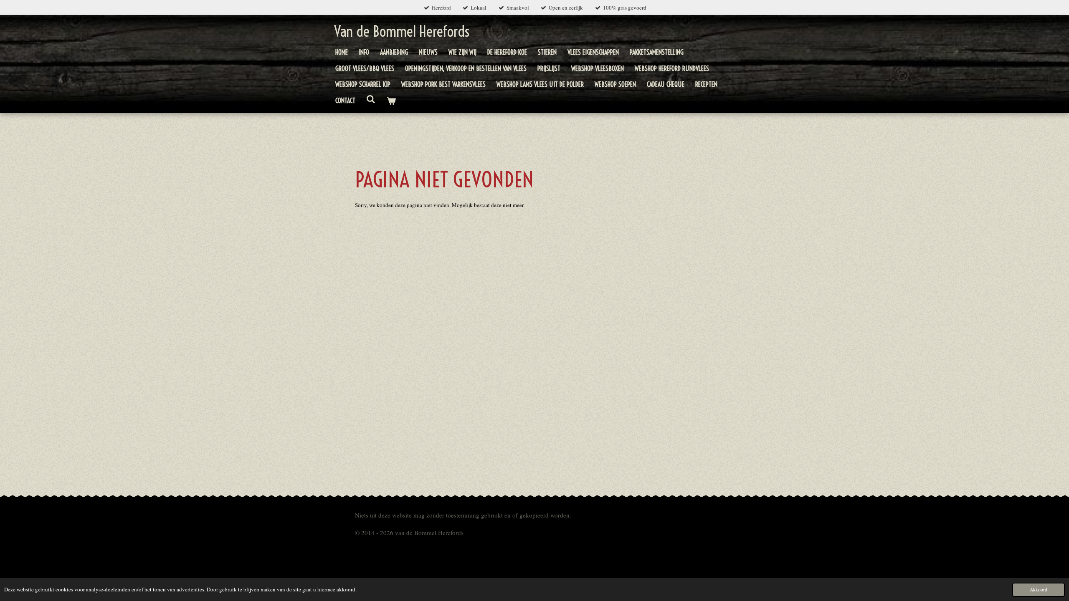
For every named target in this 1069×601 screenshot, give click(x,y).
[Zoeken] (371, 99)
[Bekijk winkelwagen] (391, 101)
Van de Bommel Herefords (401, 31)
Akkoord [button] (1038, 589)
